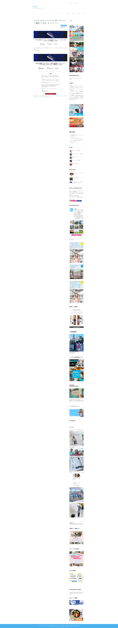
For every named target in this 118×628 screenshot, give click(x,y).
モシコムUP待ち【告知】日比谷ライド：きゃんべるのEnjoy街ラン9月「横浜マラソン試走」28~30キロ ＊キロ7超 (76, 284)
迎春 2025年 (72, 142)
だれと (54, 13)
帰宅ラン (75, 78)
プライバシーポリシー (62, 625)
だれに (62, 13)
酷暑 (73, 99)
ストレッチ (75, 90)
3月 (69, 78)
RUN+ (35, 7)
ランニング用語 (52, 625)
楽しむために (68, 13)
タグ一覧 (57, 625)
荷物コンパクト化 (79, 98)
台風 (72, 93)
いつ (50, 13)
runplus (63, 27)
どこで (58, 13)
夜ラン (74, 93)
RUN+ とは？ (40, 625)
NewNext (71, 85)
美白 (73, 98)
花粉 (70, 79)
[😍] (72, 231)
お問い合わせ (68, 625)
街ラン (47, 13)
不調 (80, 91)
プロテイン (72, 78)
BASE (83, 13)
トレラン (78, 90)
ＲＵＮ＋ (42, 13)
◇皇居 (71, 87)
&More (73, 13)
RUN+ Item (78, 13)
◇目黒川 (74, 87)
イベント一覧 (45, 625)
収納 (70, 93)
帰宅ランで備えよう (80, 78)
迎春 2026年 (72, 137)
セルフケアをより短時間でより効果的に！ (76, 138)
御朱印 (77, 95)
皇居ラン (78, 96)
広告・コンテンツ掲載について (75, 625)
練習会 (71, 98)
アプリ (74, 88)
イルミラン (79, 88)
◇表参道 (76, 87)
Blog (48, 625)
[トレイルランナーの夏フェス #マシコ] (76, 231)
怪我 (79, 95)
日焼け (81, 95)
